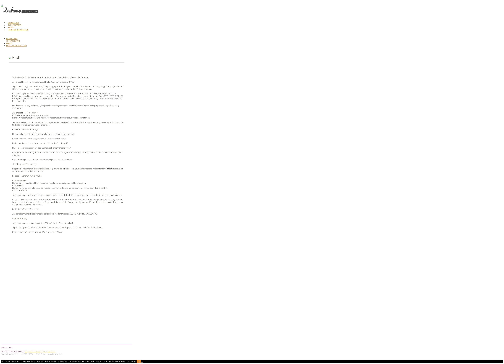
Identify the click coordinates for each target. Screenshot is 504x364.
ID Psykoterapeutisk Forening (40, 351)
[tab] (25, 129)
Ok (139, 361)
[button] (30, 11)
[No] (142, 362)
